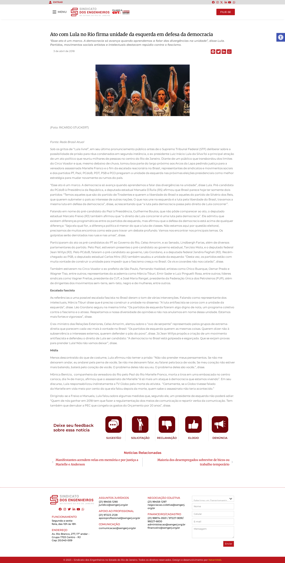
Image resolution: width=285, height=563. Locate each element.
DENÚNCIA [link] (219, 438)
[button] (213, 51)
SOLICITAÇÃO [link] (140, 438)
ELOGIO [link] (193, 438)
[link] (280, 37)
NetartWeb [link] (214, 559)
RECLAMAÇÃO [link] (167, 438)
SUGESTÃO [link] (113, 438)
